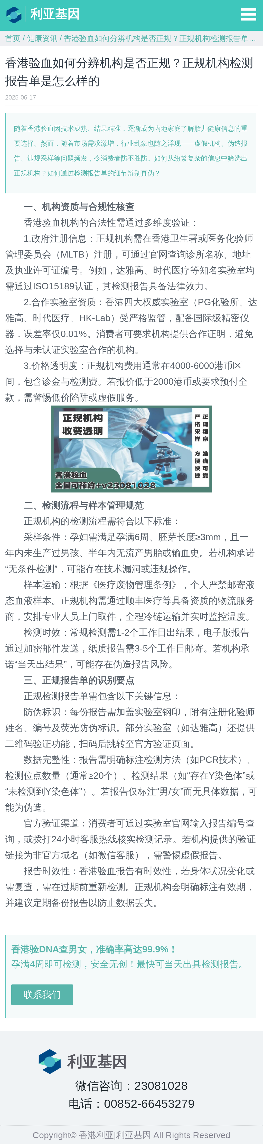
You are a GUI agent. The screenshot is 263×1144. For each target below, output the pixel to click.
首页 (13, 38)
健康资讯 (42, 38)
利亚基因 (55, 14)
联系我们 (42, 994)
